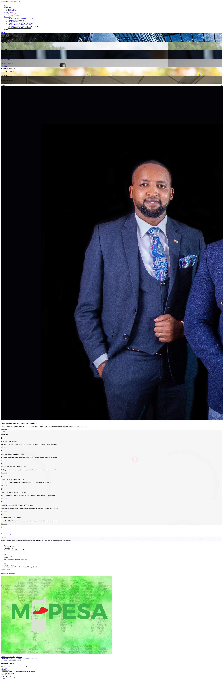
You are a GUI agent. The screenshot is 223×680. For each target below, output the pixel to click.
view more (4, 447)
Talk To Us (4, 41)
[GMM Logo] (11, 1)
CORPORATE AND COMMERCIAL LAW (20, 18)
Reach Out (4, 668)
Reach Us (7, 29)
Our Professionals (12, 10)
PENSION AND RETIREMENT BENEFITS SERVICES (24, 26)
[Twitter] (1, 32)
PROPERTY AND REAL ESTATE (18, 21)
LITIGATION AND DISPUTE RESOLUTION (21, 23)
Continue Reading (6, 534)
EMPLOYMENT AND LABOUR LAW (19, 25)
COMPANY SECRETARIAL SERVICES (19, 28)
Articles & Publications (14, 15)
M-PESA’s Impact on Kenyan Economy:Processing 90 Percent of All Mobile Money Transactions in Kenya (19, 657)
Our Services (7, 17)
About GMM (7, 7)
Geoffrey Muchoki (7, 660)
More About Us (5, 429)
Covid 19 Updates (13, 14)
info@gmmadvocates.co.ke (8, 678)
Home (6, 6)
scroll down (4, 85)
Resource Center (8, 12)
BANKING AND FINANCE (16, 20)
